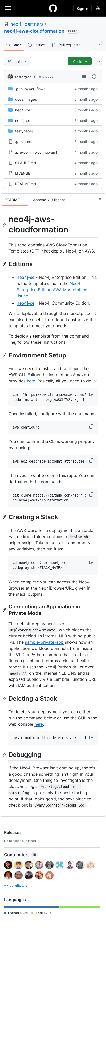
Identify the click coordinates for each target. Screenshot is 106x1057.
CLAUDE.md (25, 163)
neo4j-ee (22, 120)
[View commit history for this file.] (94, 76)
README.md (25, 184)
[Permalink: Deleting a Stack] (4, 698)
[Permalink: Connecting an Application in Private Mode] (4, 610)
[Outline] (99, 200)
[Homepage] (53, 8)
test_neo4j (24, 131)
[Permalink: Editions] (4, 263)
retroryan (23, 76)
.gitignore (23, 141)
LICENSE (22, 173)
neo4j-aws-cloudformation (34, 31)
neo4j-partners (26, 24)
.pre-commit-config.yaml (36, 152)
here (31, 380)
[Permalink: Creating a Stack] (4, 517)
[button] (91, 393)
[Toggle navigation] (8, 8)
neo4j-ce (22, 110)
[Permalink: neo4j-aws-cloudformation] (4, 224)
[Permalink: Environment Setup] (4, 355)
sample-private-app (44, 642)
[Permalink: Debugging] (4, 754)
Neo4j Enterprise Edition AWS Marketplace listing (52, 289)
